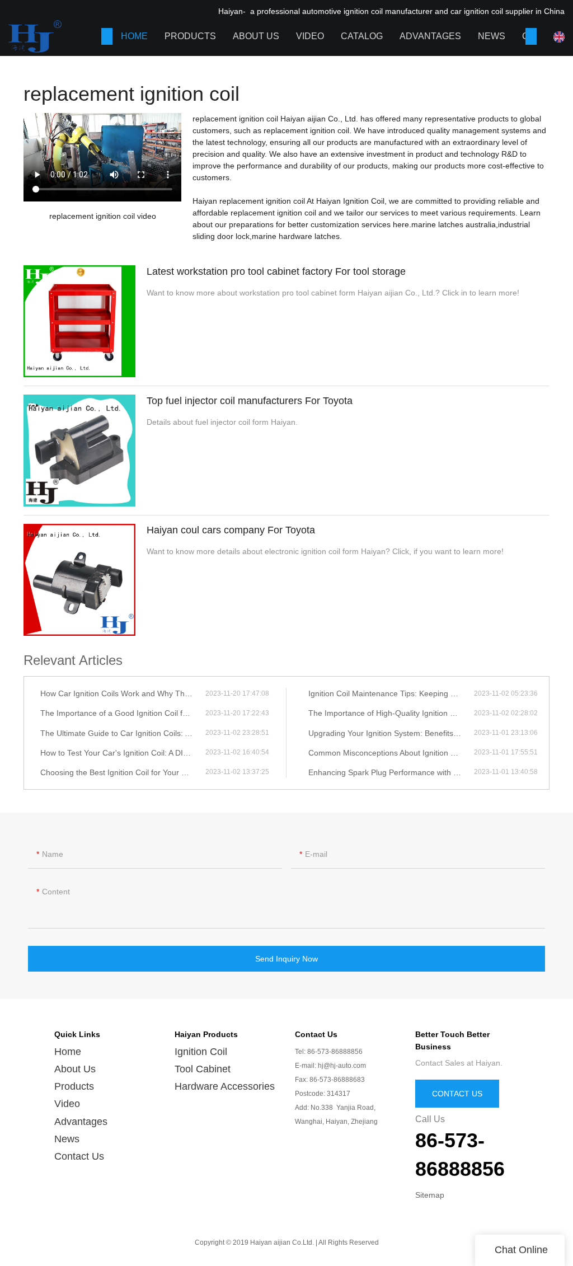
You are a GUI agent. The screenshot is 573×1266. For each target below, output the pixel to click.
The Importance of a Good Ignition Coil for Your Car (122, 713)
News (491, 36)
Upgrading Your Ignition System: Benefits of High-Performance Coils (391, 733)
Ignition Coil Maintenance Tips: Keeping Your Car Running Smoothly (391, 693)
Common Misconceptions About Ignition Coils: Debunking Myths (391, 752)
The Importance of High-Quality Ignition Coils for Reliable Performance (391, 713)
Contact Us (79, 1156)
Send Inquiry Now (286, 958)
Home (134, 36)
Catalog (362, 36)
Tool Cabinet (203, 1069)
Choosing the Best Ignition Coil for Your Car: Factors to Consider (122, 772)
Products (190, 36)
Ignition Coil (201, 1051)
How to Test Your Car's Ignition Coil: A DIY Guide (122, 752)
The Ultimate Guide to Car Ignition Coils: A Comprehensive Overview (122, 733)
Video (310, 36)
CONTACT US (457, 1093)
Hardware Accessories (225, 1086)
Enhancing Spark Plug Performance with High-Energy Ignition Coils (391, 772)
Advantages (430, 36)
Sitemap (429, 1194)
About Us (256, 36)
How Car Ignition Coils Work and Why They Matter (122, 693)
